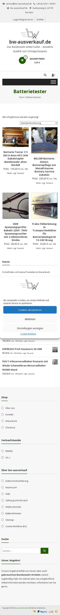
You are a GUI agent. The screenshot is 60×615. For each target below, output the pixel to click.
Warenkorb (11, 420)
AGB (8, 493)
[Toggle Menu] (53, 82)
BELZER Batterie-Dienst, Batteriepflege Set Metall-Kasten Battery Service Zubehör (44, 166)
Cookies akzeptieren (30, 309)
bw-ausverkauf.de (30, 42)
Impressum (11, 487)
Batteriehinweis (13, 513)
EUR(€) (40, 19)
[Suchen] (44, 551)
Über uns (10, 408)
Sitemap (10, 519)
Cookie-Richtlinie (28, 333)
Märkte (9, 450)
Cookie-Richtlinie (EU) (16, 526)
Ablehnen (30, 319)
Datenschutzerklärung (17, 480)
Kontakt (9, 414)
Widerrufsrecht (13, 506)
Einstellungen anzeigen (30, 328)
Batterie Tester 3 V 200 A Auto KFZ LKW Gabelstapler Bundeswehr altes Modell (15, 158)
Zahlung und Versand (17, 500)
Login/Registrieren (23, 19)
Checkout (10, 427)
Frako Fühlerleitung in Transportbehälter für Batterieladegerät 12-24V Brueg (44, 232)
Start (21, 97)
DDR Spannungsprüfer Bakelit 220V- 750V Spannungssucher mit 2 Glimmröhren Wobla (15, 232)
